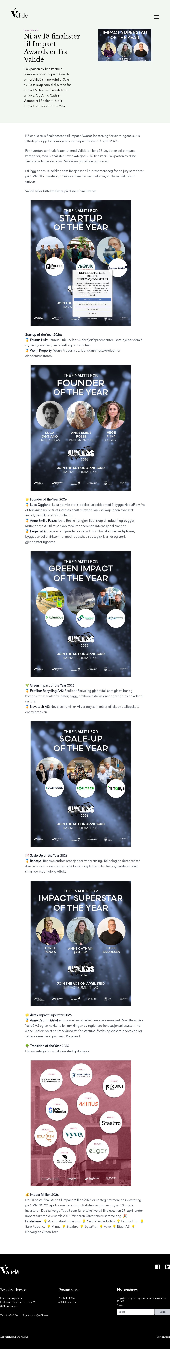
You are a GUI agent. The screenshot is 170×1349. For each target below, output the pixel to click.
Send (162, 1311)
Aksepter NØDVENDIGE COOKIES (92, 304)
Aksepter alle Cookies (92, 299)
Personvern (163, 1336)
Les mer (92, 314)
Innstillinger (92, 309)
